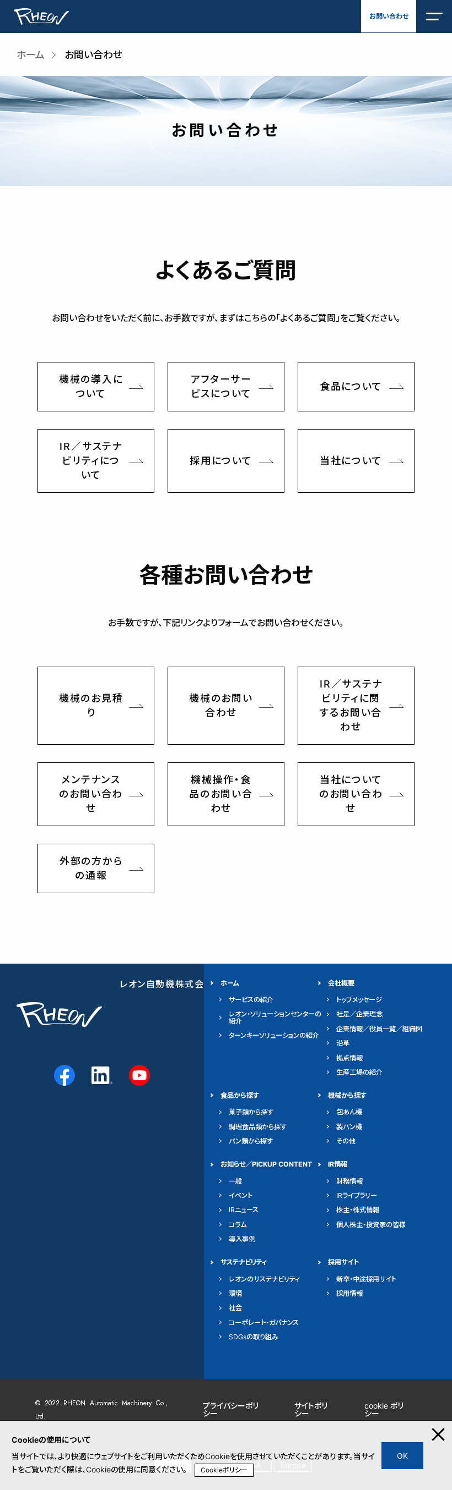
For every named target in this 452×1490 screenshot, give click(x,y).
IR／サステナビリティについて (91, 461)
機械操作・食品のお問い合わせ (221, 794)
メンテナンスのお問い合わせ (91, 794)
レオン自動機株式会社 (167, 984)
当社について (351, 460)
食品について (351, 386)
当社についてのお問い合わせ (351, 794)
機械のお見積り (91, 705)
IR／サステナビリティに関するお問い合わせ (351, 705)
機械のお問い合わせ (221, 705)
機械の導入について (91, 386)
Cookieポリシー (224, 1470)
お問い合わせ (388, 16)
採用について (221, 460)
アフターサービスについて (221, 386)
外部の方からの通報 (91, 868)
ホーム (31, 55)
